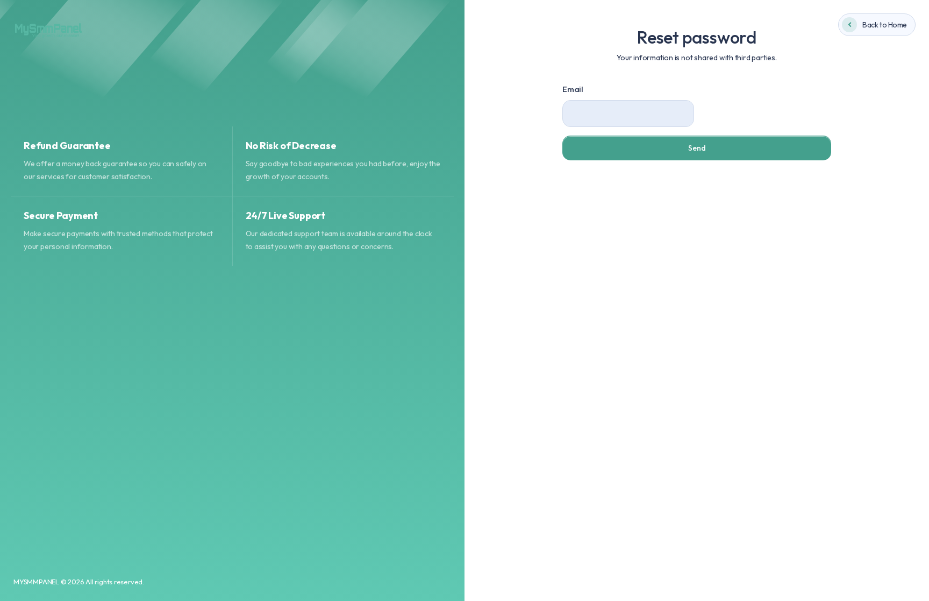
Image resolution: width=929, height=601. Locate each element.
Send (697, 148)
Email (572, 89)
